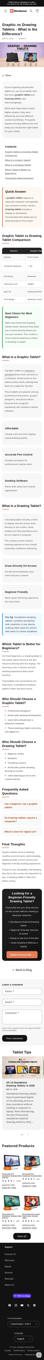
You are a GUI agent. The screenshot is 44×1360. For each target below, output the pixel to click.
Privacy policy (34, 1351)
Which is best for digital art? (21, 831)
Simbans (20, 1347)
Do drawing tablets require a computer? (21, 819)
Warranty (10, 1260)
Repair (8, 1266)
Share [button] (8, 75)
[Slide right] (27, 1134)
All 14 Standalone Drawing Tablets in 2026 (20, 1084)
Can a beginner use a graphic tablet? (21, 805)
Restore (9, 1272)
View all (22, 1236)
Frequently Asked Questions (19, 178)
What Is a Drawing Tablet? (18, 165)
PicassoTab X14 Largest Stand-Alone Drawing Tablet (31, 1216)
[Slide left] (16, 1134)
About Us (9, 1285)
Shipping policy (31, 1355)
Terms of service (15, 1355)
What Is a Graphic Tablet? (18, 160)
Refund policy (19, 1351)
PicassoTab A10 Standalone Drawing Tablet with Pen (12, 1176)
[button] (6, 11)
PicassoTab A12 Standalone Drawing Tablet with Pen (12, 1216)
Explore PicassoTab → (22, 954)
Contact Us (10, 1254)
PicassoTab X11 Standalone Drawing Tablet (32, 1175)
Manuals (9, 1278)
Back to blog (24, 970)
